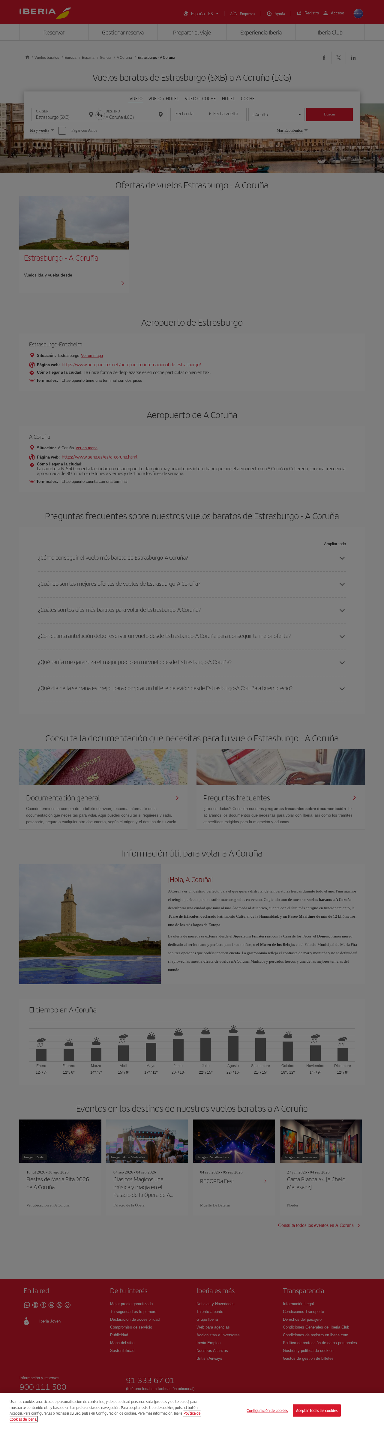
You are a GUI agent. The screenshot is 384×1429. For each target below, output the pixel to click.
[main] (192, 1411)
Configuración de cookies (267, 1410)
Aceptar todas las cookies (317, 1410)
